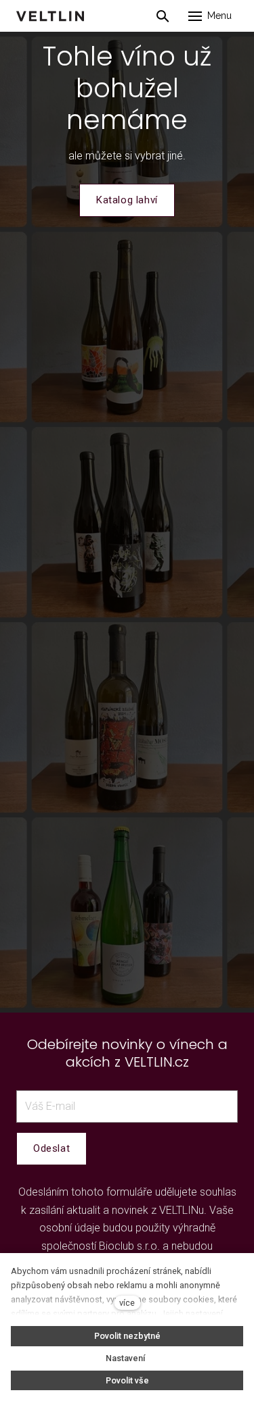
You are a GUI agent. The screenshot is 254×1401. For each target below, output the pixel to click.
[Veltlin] (50, 16)
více (127, 1303)
